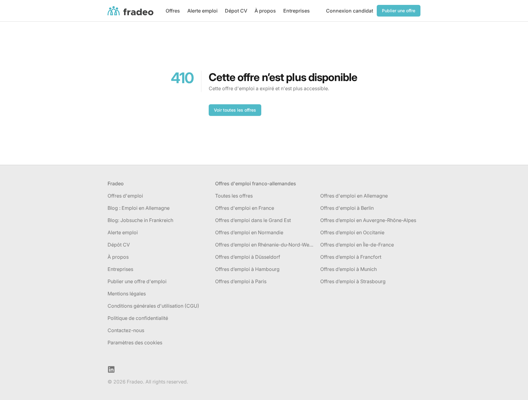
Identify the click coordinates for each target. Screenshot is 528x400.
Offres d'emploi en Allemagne (354, 196)
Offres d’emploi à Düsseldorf (247, 257)
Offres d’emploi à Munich (348, 269)
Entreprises (296, 11)
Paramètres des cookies (135, 342)
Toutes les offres (234, 196)
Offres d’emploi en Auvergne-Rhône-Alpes (368, 220)
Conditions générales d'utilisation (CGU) (153, 306)
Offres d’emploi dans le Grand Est (253, 220)
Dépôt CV (119, 245)
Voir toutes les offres (235, 110)
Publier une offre (398, 10)
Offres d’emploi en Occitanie (352, 232)
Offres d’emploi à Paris (240, 281)
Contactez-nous (126, 330)
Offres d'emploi (125, 196)
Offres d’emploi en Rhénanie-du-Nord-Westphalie (265, 245)
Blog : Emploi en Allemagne (139, 208)
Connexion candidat (349, 11)
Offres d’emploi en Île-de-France (357, 245)
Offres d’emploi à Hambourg (247, 269)
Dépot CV (236, 11)
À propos (265, 11)
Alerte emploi (202, 11)
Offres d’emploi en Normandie (249, 232)
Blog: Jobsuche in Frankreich (140, 220)
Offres (173, 11)
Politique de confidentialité (138, 318)
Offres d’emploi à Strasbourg (353, 281)
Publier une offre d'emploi (137, 281)
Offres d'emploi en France (244, 208)
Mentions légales (127, 294)
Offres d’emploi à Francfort (350, 257)
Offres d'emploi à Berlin (347, 208)
